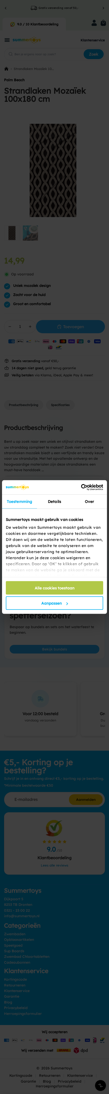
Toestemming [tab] (19, 501)
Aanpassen (51, 603)
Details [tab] (54, 501)
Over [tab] (89, 501)
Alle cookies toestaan (55, 587)
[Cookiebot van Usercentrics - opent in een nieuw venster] (81, 487)
